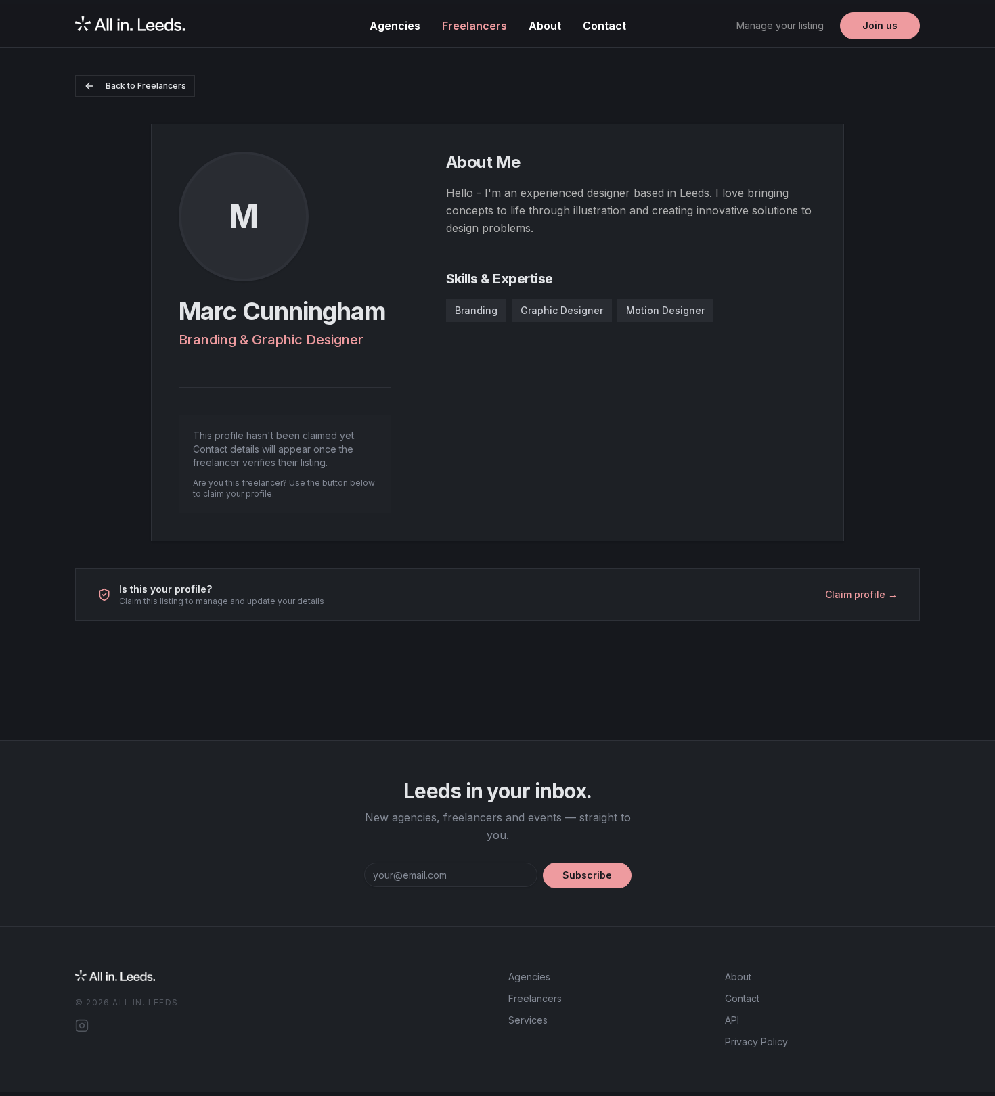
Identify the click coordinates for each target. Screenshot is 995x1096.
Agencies (395, 25)
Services (528, 1020)
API (732, 1020)
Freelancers (474, 25)
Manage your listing (780, 25)
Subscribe (587, 875)
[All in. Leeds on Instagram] (82, 1025)
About (545, 25)
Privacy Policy (756, 1041)
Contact (604, 25)
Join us (880, 25)
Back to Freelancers (146, 86)
